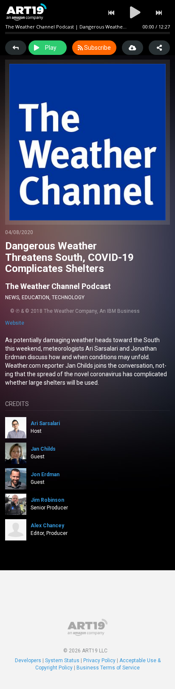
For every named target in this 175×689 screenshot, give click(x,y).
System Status (62, 660)
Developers (28, 660)
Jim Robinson (47, 500)
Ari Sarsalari (45, 423)
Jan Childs (43, 449)
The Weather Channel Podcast (58, 286)
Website (14, 323)
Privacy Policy (99, 660)
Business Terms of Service (108, 668)
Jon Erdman (45, 474)
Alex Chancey (47, 526)
